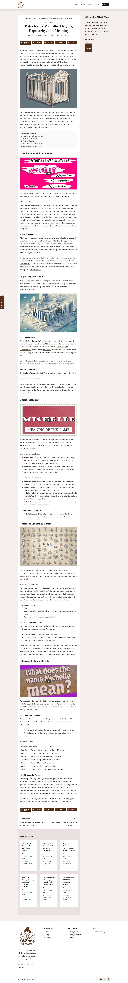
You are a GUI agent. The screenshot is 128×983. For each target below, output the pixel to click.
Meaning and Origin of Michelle (33, 136)
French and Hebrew (54, 205)
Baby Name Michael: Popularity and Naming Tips (64, 822)
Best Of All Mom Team (36, 35)
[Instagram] (108, 979)
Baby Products (75, 935)
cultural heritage (47, 196)
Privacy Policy (100, 932)
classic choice (43, 364)
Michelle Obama (30, 458)
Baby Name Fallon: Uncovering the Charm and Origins (32, 822)
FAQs (72, 938)
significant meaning (51, 56)
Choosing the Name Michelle (32, 146)
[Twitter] (104, 979)
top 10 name (47, 350)
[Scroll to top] (124, 978)
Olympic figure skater (45, 514)
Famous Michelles (29, 141)
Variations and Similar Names (32, 143)
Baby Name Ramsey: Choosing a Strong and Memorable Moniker (28, 882)
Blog (47, 935)
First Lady (45, 458)
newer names (63, 361)
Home (77, 4)
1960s (46, 344)
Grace (63, 730)
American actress (45, 481)
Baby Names (49, 22)
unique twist (24, 579)
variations (23, 573)
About (83, 4)
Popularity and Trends (30, 138)
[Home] (26, 18)
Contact (97, 4)
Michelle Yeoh (29, 493)
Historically (35, 341)
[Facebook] (101, 979)
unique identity (59, 591)
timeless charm (35, 270)
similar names (51, 645)
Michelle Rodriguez (31, 502)
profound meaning (62, 196)
